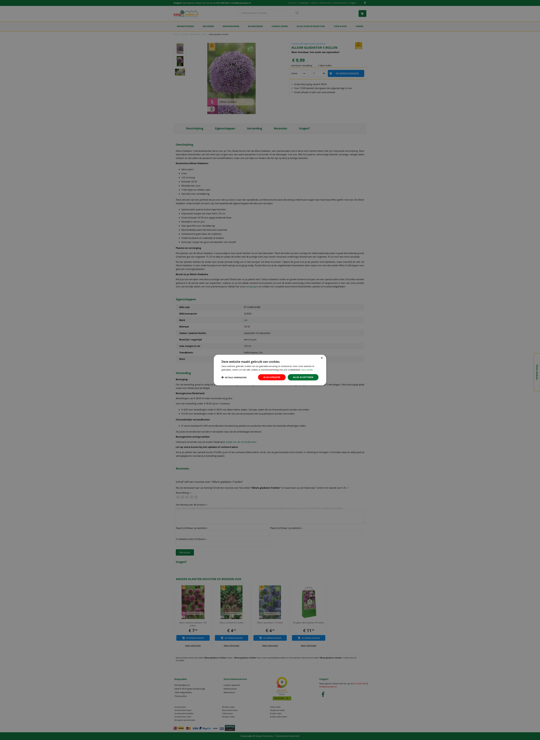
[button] (234, 377)
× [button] (322, 358)
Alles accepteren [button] (303, 377)
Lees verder (307, 369)
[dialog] (270, 370)
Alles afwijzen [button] (271, 377)
